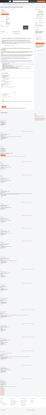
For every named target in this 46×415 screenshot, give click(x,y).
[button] (28, 7)
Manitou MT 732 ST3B (3, 311)
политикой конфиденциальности (13, 156)
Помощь (2, 401)
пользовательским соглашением (39, 45)
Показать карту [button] (14, 92)
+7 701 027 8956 (10, 81)
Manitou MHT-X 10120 (3, 120)
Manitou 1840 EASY (3, 257)
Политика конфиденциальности (14, 401)
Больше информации (38, 24)
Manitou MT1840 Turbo (3, 325)
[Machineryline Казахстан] (4, 1)
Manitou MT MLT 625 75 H (4, 271)
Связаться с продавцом (5, 14)
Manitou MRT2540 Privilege (4, 298)
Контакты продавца (3, 402)
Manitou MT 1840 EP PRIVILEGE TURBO (6, 353)
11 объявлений (6, 76)
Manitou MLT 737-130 (3, 338)
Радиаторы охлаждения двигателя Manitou (40, 118)
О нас (1, 400)
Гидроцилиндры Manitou (38, 119)
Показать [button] (7, 81)
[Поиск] (13, 1)
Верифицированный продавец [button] (6, 75)
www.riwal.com (3, 84)
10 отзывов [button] (41, 15)
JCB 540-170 (2, 177)
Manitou (7, 16)
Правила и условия (13, 400)
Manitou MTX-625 (2, 380)
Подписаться (3, 155)
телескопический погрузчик (8, 19)
